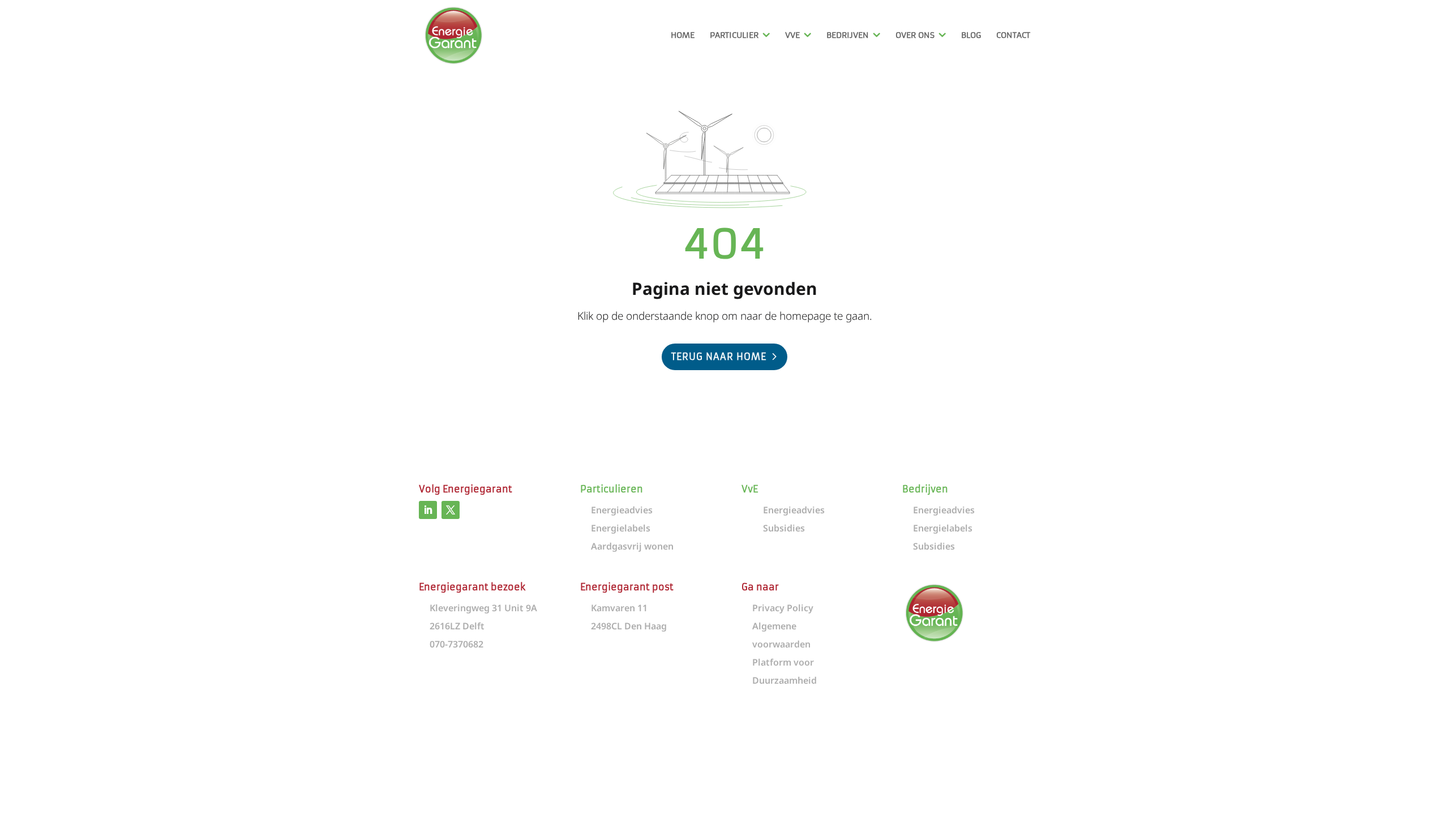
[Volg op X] (450, 510)
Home (683, 35)
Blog (971, 35)
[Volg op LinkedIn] (428, 510)
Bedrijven (847, 35)
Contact (1013, 35)
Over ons (914, 35)
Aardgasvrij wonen (632, 546)
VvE (792, 35)
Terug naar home (718, 356)
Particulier (734, 35)
